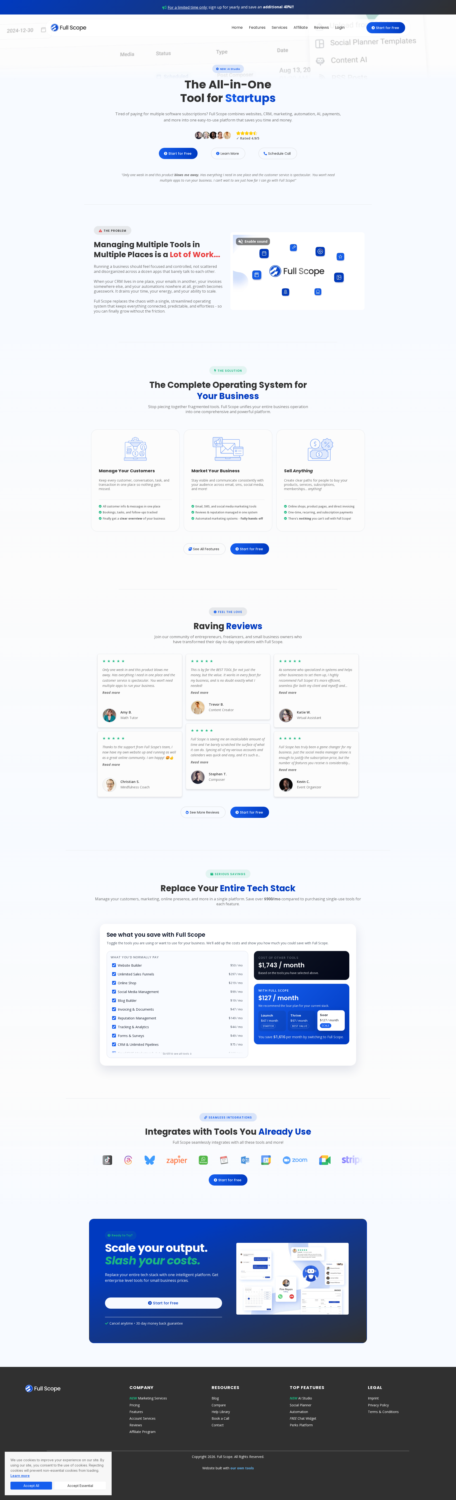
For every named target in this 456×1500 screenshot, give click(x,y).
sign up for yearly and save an (231, 7)
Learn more (20, 1476)
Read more (111, 692)
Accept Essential (80, 1486)
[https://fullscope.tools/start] (292, 1279)
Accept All (31, 1486)
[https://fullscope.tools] (68, 27)
